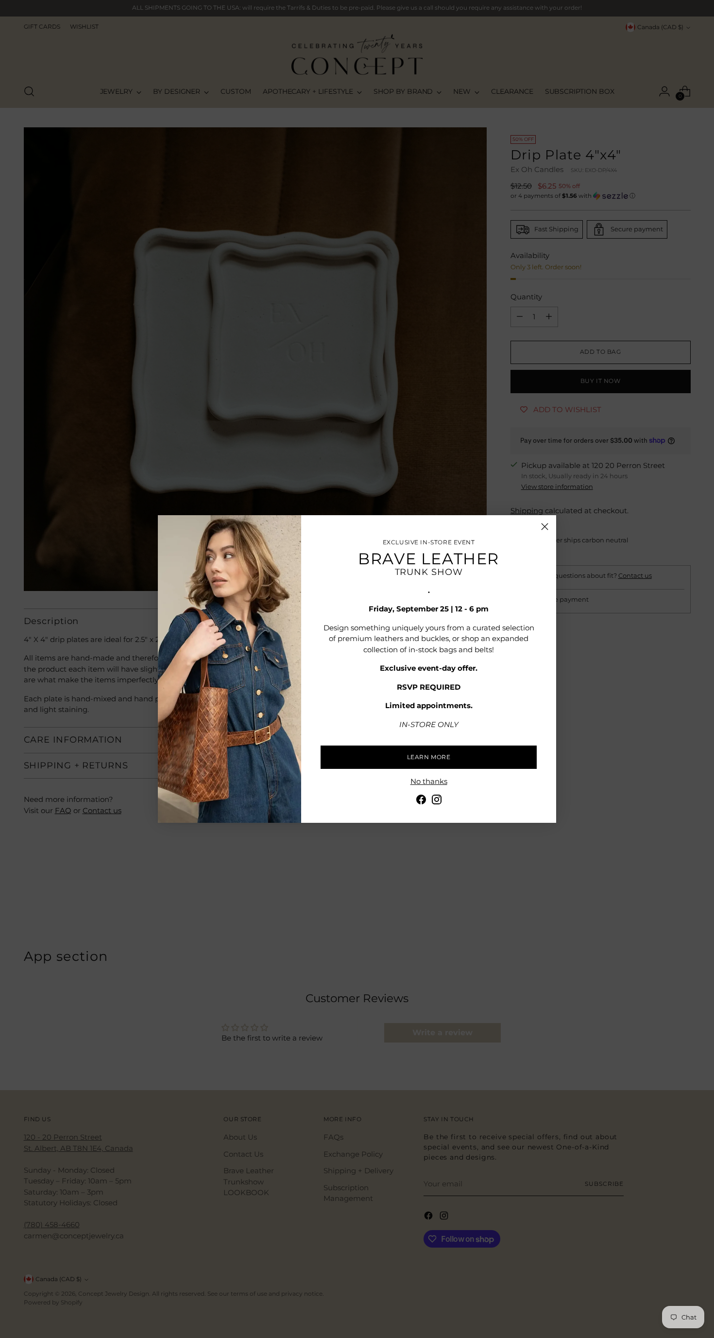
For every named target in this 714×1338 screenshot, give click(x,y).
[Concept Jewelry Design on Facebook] (421, 801)
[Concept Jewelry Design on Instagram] (436, 801)
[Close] (544, 526)
